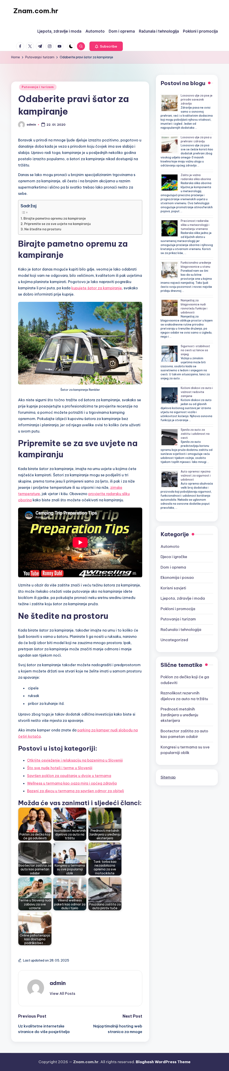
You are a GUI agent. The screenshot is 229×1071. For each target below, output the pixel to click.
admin (58, 983)
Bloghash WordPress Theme (163, 1061)
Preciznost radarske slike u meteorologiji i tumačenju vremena (195, 225)
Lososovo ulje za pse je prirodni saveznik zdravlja (196, 99)
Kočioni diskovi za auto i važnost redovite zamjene (197, 392)
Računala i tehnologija (181, 629)
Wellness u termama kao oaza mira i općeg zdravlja (72, 783)
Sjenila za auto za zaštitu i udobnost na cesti (195, 433)
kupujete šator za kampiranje (96, 288)
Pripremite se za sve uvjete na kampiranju (57, 224)
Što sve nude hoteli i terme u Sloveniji (59, 768)
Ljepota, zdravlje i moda (183, 598)
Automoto (170, 546)
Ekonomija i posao (177, 577)
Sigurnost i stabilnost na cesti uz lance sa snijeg (195, 350)
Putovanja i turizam (38, 87)
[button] (106, 46)
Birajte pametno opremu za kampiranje (54, 218)
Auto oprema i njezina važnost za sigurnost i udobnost (196, 475)
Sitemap (168, 777)
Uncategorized (174, 639)
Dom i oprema (173, 567)
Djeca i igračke (174, 556)
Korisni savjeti (173, 588)
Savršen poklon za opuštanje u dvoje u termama (69, 775)
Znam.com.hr (35, 10)
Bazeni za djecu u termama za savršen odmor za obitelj (75, 791)
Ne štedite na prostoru (42, 229)
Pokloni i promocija (178, 608)
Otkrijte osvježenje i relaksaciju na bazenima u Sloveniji (75, 760)
